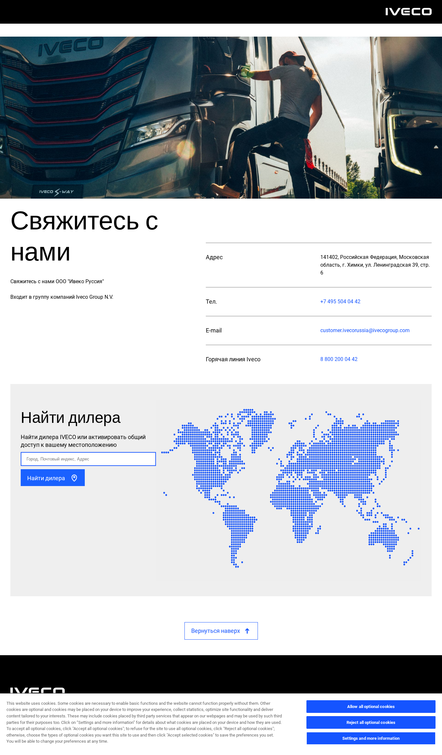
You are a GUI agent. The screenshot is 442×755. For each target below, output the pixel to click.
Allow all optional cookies (371, 706)
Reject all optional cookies (371, 722)
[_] (409, 12)
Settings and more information (371, 738)
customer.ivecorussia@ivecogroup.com (365, 330)
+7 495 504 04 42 (340, 301)
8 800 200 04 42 (339, 359)
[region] (221, 724)
